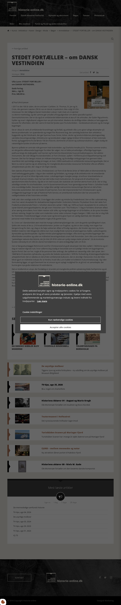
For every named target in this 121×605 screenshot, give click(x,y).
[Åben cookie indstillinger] (3, 602)
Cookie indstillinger (32, 312)
